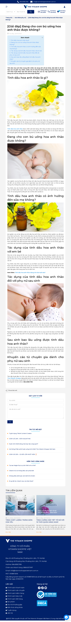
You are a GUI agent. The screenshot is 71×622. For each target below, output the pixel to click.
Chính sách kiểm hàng (15, 593)
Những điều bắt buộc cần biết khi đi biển (22, 476)
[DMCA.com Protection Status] (42, 603)
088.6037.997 (28, 567)
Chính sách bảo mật (14, 596)
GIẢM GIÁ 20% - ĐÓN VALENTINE (19, 438)
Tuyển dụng (11, 610)
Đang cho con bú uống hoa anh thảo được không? (24, 43)
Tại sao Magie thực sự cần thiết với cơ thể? (22, 465)
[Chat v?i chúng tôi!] (66, 617)
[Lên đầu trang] (68, 610)
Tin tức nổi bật (35, 429)
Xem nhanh (25, 37)
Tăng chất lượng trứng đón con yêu (19, 521)
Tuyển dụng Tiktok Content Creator (20, 433)
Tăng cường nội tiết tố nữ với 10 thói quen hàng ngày (50, 521)
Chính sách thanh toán (15, 587)
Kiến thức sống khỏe (35, 461)
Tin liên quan (14, 490)
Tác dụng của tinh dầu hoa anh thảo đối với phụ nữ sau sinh (24, 54)
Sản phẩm (11, 602)
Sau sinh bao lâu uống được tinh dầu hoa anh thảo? (25, 58)
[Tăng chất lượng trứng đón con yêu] (20, 505)
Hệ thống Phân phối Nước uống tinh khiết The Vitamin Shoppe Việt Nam (32, 449)
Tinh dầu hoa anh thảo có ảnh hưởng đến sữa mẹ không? (25, 47)
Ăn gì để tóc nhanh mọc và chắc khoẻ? (21, 481)
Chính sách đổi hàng (15, 599)
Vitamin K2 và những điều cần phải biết (21, 470)
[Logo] (35, 6)
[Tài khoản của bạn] (7, 7)
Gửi (10, 422)
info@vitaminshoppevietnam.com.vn (44, 2)
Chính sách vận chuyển (16, 590)
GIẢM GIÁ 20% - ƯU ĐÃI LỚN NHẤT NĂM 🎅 (23, 454)
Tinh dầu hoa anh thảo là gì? (20, 40)
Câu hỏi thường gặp (14, 604)
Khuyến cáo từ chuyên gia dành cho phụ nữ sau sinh (25, 62)
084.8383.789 (24, 2)
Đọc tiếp (8, 532)
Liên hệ (10, 613)
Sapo (63, 618)
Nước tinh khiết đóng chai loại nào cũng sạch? (23, 444)
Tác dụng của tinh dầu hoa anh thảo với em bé (26, 51)
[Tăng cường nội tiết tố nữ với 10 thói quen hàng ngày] (50, 505)
